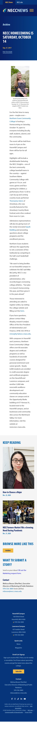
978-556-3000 (19, 622)
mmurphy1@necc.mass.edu (20, 334)
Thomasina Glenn (16, 201)
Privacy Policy (28, 712)
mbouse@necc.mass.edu (12, 591)
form (22, 311)
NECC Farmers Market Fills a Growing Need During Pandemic (18, 529)
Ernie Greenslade (7, 52)
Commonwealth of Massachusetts (14, 712)
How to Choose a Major (12, 492)
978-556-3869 (8, 589)
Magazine (18, 648)
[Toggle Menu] (31, 10)
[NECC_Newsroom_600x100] (15, 10)
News (18, 644)
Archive (8, 550)
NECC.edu (20, 2)
